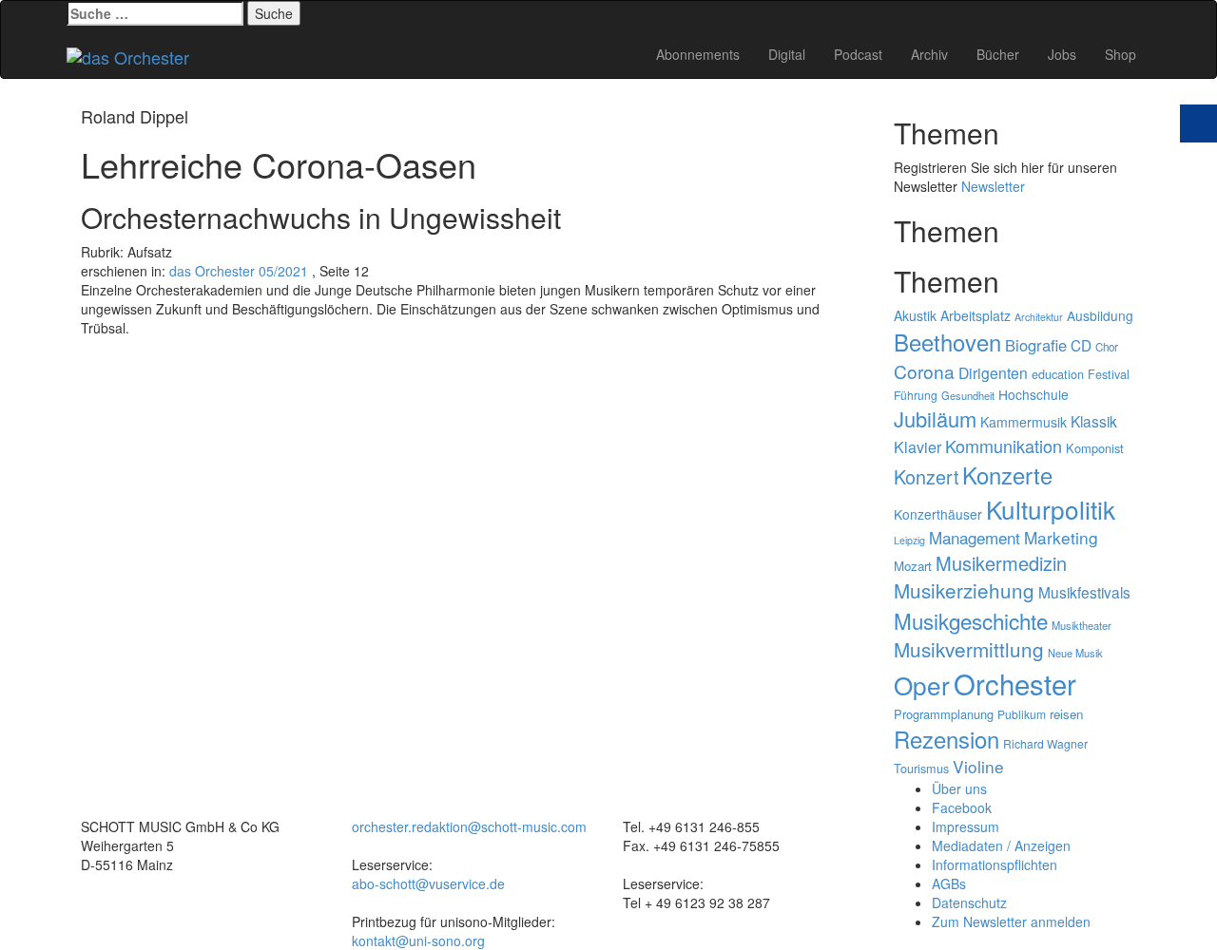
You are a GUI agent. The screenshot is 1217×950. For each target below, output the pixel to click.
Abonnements (698, 54)
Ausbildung (1100, 315)
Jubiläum (935, 418)
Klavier (917, 447)
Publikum (1021, 714)
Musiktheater (1081, 625)
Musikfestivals (1084, 591)
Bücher (997, 54)
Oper (922, 684)
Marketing (1061, 537)
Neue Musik (1075, 652)
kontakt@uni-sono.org (418, 940)
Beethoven (947, 342)
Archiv (929, 54)
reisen (1066, 714)
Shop (1120, 54)
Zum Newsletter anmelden (1011, 921)
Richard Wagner (1045, 743)
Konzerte (1007, 475)
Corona (924, 371)
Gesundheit (968, 395)
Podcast (858, 54)
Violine (978, 766)
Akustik (915, 315)
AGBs (949, 883)
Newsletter (993, 186)
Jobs (1062, 54)
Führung (915, 395)
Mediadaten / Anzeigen (1001, 845)
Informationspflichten (994, 864)
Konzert (926, 476)
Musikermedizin (1001, 563)
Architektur (1038, 317)
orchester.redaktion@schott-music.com (469, 826)
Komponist (1095, 448)
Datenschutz (969, 902)
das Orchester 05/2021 (238, 270)
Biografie (1036, 344)
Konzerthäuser (938, 513)
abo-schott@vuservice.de (428, 883)
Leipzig (909, 540)
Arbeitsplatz (975, 315)
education (1058, 374)
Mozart (913, 566)
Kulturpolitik (1050, 508)
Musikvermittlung (969, 649)
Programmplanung (944, 714)
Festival (1109, 374)
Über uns (959, 788)
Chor (1106, 346)
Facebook (962, 807)
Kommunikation (1003, 445)
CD (1081, 344)
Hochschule (1033, 394)
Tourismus (921, 768)
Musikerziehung (964, 590)
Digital (786, 54)
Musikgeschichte (971, 620)
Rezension (946, 739)
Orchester (1015, 683)
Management (974, 537)
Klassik (1094, 420)
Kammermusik (1023, 421)
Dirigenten (993, 372)
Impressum (965, 826)
